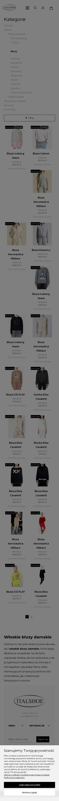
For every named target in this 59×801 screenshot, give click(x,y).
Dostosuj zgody (29, 792)
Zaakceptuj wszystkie (29, 785)
